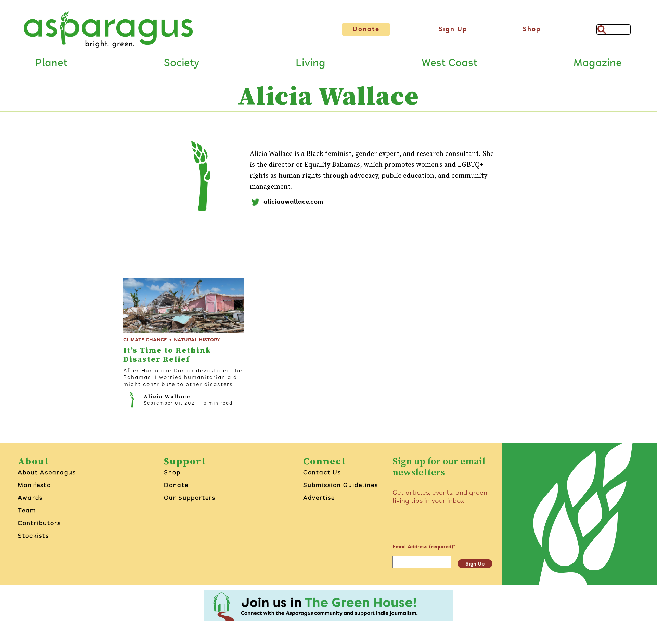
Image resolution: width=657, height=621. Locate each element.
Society (181, 62)
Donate (365, 29)
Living (310, 62)
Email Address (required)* (423, 547)
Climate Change (145, 340)
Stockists (33, 535)
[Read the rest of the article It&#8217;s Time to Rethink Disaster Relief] (183, 305)
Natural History (197, 340)
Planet (51, 62)
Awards (30, 497)
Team (27, 510)
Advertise (319, 497)
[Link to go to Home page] (108, 29)
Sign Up (452, 29)
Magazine (598, 62)
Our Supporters (190, 497)
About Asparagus (47, 472)
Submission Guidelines (340, 485)
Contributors (39, 523)
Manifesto (34, 485)
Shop (532, 29)
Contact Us (322, 472)
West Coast (449, 62)
